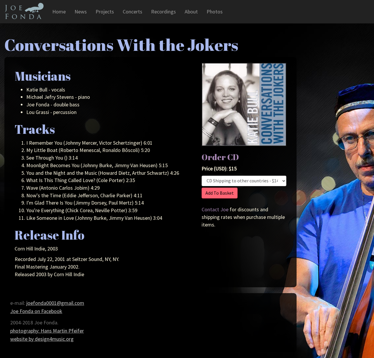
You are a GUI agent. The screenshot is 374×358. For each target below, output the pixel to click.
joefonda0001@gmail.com (55, 303)
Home (59, 11)
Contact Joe (215, 209)
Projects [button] (105, 11)
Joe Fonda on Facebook (36, 311)
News (81, 11)
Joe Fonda (24, 10)
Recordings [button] (163, 11)
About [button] (191, 11)
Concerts (132, 11)
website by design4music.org (42, 338)
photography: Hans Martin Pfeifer (47, 330)
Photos (215, 11)
